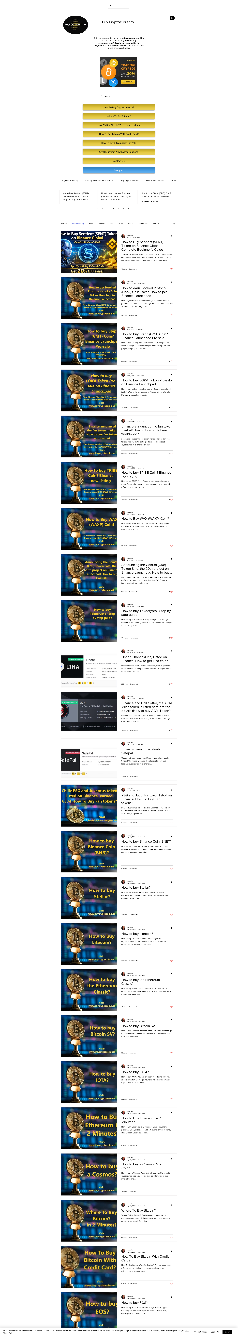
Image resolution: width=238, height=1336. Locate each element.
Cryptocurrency (78, 223)
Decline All (215, 1332)
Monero (102, 223)
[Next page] (134, 208)
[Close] (235, 1332)
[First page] (97, 208)
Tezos (120, 223)
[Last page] (139, 208)
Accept (227, 1332)
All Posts (64, 223)
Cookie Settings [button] (200, 1332)
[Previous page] (103, 208)
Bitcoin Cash (143, 223)
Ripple (91, 223)
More (155, 223)
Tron (111, 223)
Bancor (131, 223)
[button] (174, 224)
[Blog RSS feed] (172, 18)
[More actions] (172, 236)
